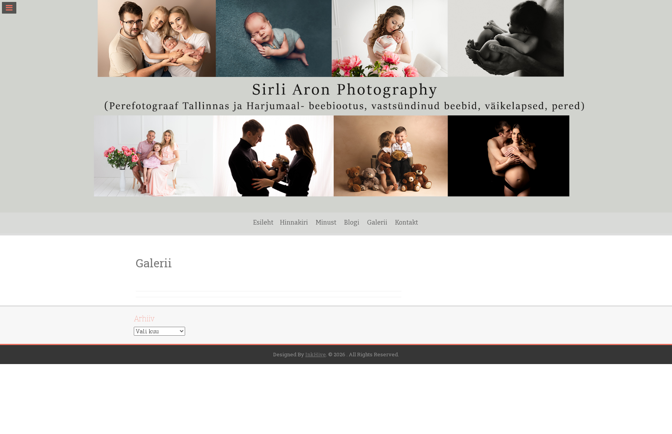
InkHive (315, 354)
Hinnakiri (294, 222)
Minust (326, 222)
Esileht (263, 222)
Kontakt (406, 222)
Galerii (377, 222)
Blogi (351, 222)
